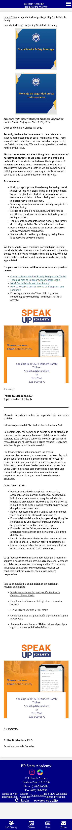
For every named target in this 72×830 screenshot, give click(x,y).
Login (21, 800)
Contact (64, 827)
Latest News (10, 17)
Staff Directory (11, 827)
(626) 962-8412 (40, 786)
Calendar (31, 827)
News (47, 827)
